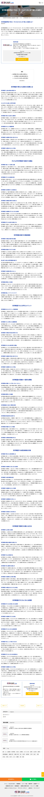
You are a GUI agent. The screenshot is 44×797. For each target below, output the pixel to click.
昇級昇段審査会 (5, 754)
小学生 (4, 756)
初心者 (17, 751)
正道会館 (9, 751)
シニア (14, 756)
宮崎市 (39, 751)
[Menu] (42, 2)
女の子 (11, 756)
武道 (23, 756)
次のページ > (39, 705)
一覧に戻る (22, 705)
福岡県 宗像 (16, 754)
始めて (35, 754)
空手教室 (27, 754)
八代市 (31, 754)
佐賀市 (31, 751)
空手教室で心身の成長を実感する (21, 76)
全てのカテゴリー (6, 714)
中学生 (7, 756)
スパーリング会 (26, 751)
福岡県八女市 (11, 754)
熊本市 (24, 754)
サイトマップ (36, 788)
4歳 (20, 756)
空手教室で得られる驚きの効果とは (20, 74)
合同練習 (21, 751)
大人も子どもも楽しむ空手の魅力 (21, 78)
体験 (37, 754)
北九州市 (35, 751)
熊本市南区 (13, 751)
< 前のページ (4, 705)
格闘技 (17, 756)
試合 (20, 754)
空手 (3, 751)
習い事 (4, 716)
